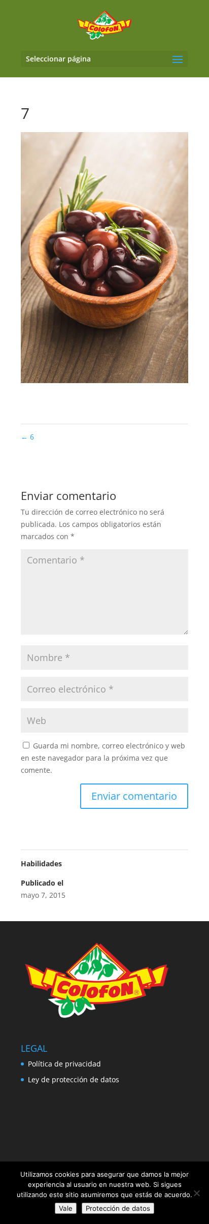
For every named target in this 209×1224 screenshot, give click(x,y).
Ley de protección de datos (73, 1079)
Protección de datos (118, 1208)
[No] (196, 1193)
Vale (66, 1208)
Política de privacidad (64, 1064)
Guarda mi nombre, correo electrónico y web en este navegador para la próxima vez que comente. (103, 758)
